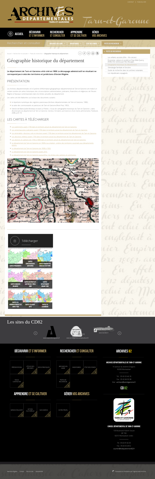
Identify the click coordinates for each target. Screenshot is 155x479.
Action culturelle (30, 410)
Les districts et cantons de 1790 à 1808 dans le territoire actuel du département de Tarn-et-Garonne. (49, 140)
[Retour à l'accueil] (39, 14)
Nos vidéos (44, 410)
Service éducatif (17, 410)
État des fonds (91, 43)
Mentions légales (12, 471)
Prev (35, 333)
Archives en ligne (56, 43)
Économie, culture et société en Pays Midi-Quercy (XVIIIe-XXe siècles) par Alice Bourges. (126, 61)
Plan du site (29, 471)
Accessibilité (39, 471)
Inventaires (74, 43)
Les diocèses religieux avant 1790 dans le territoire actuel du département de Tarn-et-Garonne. (46, 137)
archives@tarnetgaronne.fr (126, 382)
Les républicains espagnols (118, 73)
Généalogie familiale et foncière (119, 67)
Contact (22, 471)
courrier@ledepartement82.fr (124, 449)
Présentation (17, 367)
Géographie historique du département (122, 64)
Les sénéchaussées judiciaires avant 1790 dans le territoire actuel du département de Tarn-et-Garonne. (49, 130)
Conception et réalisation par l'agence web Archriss (130, 471)
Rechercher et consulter (23, 43)
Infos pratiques (44, 367)
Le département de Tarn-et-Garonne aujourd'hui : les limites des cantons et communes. (44, 155)
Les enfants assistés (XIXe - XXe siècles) (122, 57)
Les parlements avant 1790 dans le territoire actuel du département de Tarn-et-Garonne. (44, 127)
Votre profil (63, 410)
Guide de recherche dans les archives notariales (125, 70)
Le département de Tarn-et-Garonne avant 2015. (29, 152)
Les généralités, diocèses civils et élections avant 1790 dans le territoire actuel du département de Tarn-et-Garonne (54, 133)
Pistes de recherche (111, 43)
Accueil (9, 54)
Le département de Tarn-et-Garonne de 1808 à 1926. (31, 148)
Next (119, 333)
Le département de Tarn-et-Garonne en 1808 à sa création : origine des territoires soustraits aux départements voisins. (53, 144)
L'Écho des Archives (30, 367)
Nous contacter (17, 381)
